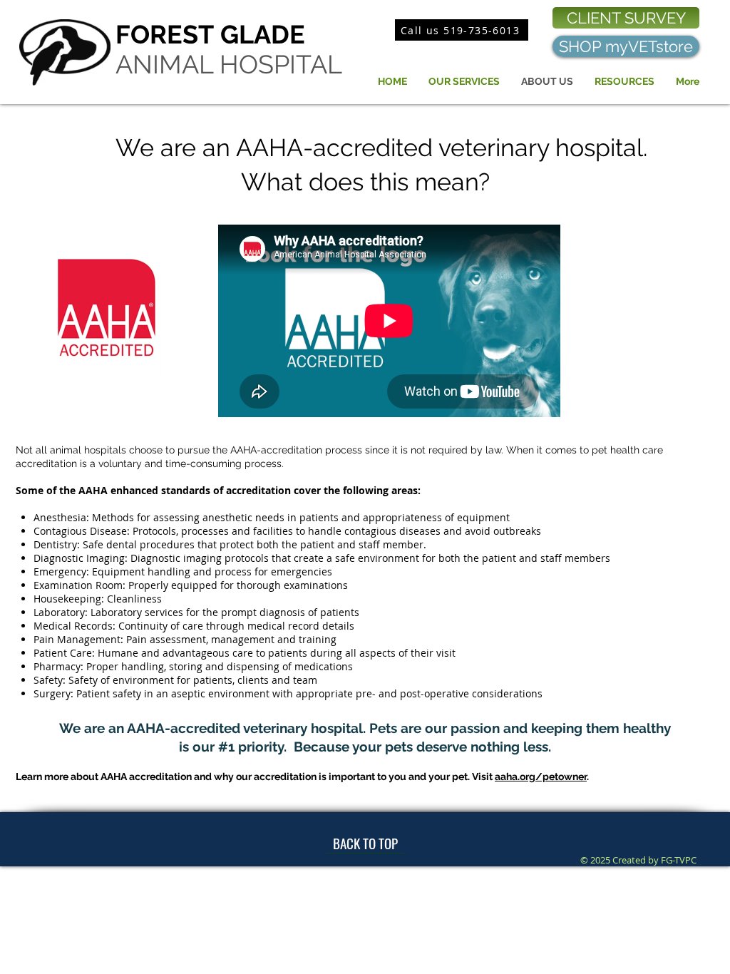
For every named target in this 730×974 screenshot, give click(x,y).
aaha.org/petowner (541, 776)
